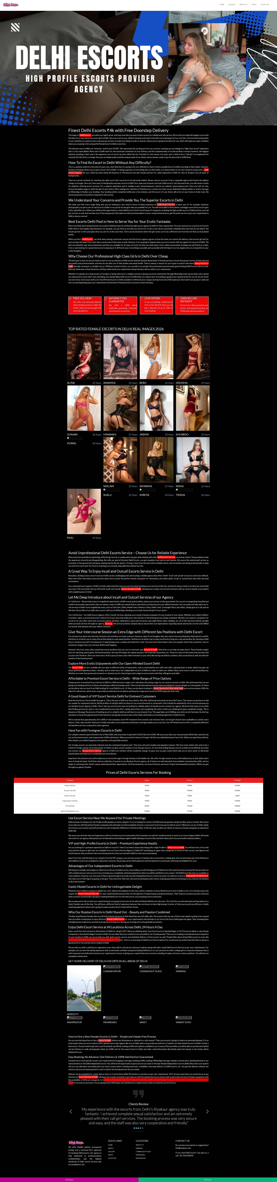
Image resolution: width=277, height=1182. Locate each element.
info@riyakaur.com (183, 1148)
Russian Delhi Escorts (115, 919)
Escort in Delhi (105, 1040)
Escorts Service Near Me (88, 894)
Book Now (82, 375)
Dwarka (139, 1148)
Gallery (232, 4)
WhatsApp (207, 1180)
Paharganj (140, 1155)
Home (222, 4)
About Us (243, 4)
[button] (70, 1111)
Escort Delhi (77, 667)
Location (265, 4)
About (111, 1148)
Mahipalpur (141, 1158)
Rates (254, 4)
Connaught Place (143, 1151)
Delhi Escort (87, 239)
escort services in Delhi (131, 589)
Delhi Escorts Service (166, 557)
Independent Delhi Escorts (197, 876)
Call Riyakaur (69, 1180)
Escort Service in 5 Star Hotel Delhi (168, 688)
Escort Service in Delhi (88, 1077)
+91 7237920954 (186, 1155)
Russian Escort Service (91, 751)
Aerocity (140, 1145)
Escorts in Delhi (150, 649)
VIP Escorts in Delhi (176, 847)
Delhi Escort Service (166, 204)
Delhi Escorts (85, 135)
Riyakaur (108, 623)
